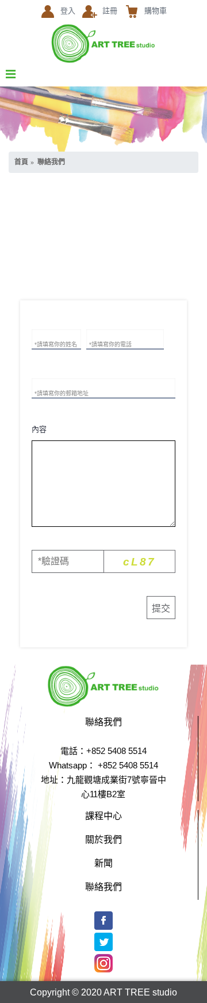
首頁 (21, 162)
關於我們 (103, 839)
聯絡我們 (51, 162)
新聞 (103, 862)
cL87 (139, 562)
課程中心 (103, 815)
